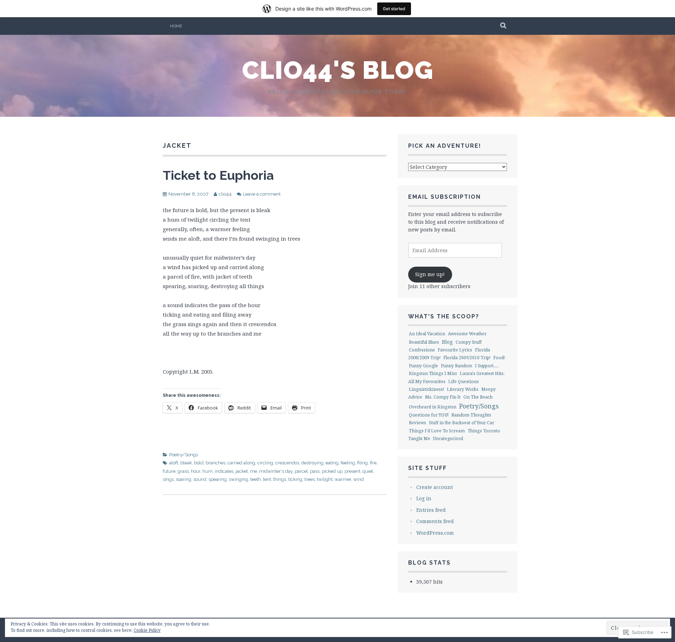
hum (207, 471)
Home (176, 26)
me (253, 471)
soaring (183, 479)
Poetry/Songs (183, 454)
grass (183, 471)
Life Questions (463, 381)
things (279, 479)
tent (267, 479)
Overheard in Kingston (432, 407)
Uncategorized (448, 438)
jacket (242, 471)
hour (195, 471)
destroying (312, 462)
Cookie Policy (147, 630)
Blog (447, 341)
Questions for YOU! (429, 415)
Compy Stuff (469, 342)
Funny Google (423, 366)
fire (373, 462)
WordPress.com (435, 532)
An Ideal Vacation (427, 334)
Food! (499, 358)
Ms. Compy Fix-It (443, 397)
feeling (348, 462)
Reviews (417, 423)
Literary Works (462, 389)
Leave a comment (262, 194)
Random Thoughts (471, 415)
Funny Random (456, 366)
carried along (241, 462)
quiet (367, 471)
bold (199, 462)
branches (215, 462)
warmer (343, 479)
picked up (332, 471)
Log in (423, 498)
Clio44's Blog (337, 70)
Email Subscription (444, 196)
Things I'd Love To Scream (437, 431)
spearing (217, 479)
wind (358, 479)
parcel (301, 471)
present (352, 471)
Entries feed (431, 510)
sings (168, 479)
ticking (295, 479)
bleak (186, 462)
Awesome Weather (467, 334)
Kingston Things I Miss (433, 373)
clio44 (225, 194)
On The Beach (478, 397)
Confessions (422, 350)
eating (332, 462)
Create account (434, 487)
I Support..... (487, 366)
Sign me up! (430, 274)
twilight (325, 479)
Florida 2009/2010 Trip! (466, 358)
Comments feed (435, 521)
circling (265, 462)
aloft (173, 462)
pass (315, 471)
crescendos (287, 462)
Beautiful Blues (424, 342)
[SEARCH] (503, 26)
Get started (394, 8)
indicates (224, 471)
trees (309, 479)
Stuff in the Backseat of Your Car (461, 423)
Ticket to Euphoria (218, 175)
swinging (238, 479)
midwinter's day (275, 471)
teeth (255, 479)
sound (199, 479)
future (169, 471)
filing (362, 462)
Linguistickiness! (426, 389)
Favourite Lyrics (455, 350)
